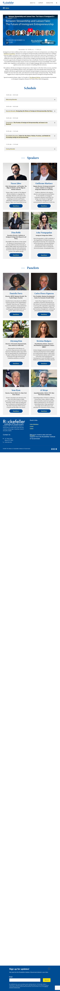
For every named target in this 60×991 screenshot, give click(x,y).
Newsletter (49, 3)
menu (7, 8)
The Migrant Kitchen (35, 77)
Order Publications (34, 424)
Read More (16, 206)
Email (10, 976)
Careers (31, 428)
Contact (31, 426)
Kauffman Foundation (9, 53)
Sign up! (46, 980)
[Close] (49, 969)
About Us (32, 3)
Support (40, 3)
